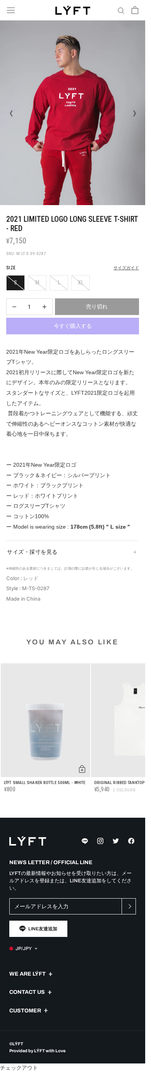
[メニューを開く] (11, 10)
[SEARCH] (121, 10)
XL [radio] (81, 282)
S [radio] (15, 282)
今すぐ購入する (73, 326)
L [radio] (59, 282)
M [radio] (37, 282)
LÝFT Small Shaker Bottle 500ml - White (44, 782)
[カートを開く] (135, 10)
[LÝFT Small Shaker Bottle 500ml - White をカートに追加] (82, 769)
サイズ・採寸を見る (32, 552)
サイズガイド (126, 268)
